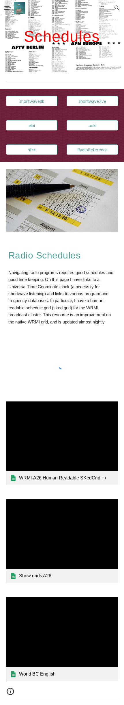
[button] (7, 8)
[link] (62, 443)
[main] (62, 36)
